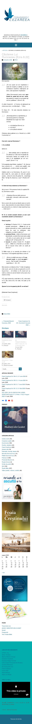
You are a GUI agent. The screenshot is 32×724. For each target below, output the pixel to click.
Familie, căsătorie (7, 445)
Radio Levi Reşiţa (6, 674)
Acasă (3, 630)
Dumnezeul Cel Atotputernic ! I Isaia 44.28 (7, 360)
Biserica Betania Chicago (8, 657)
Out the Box (19, 719)
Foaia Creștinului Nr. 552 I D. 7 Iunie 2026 (13, 384)
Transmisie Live (6, 626)
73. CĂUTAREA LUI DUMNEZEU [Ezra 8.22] (7, 340)
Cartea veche (5, 439)
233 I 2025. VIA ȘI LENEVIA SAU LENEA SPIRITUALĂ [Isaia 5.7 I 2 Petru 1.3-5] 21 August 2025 (15, 394)
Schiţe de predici (6, 464)
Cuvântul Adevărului (7, 665)
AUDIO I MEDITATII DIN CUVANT (11, 628)
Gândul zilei (5, 449)
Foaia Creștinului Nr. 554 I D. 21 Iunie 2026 (14, 376)
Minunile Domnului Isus (8, 453)
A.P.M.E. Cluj (5, 653)
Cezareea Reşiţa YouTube (9, 661)
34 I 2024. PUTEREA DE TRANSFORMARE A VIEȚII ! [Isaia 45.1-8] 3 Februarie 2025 (21, 342)
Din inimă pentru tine (7, 666)
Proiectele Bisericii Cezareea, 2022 (8, 322)
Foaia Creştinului (6, 447)
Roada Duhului (6, 462)
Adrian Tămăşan (6, 655)
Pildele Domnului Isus (8, 455)
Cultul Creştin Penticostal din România (12, 663)
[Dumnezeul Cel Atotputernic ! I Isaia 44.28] (7, 354)
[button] (16, 45)
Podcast (4, 458)
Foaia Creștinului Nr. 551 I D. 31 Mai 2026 (13, 388)
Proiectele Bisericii (7, 460)
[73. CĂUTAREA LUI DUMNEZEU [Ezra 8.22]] (7, 334)
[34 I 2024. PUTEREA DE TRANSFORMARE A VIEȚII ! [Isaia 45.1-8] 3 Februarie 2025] (21, 334)
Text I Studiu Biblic (7, 634)
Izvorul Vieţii (5, 670)
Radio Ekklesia (6, 672)
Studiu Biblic (6, 314)
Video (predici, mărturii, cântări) (10, 470)
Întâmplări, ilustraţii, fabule (9, 451)
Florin (16, 60)
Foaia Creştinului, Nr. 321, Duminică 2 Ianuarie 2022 (23, 323)
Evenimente (5, 443)
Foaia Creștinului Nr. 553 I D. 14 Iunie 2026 (14, 380)
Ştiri (3, 466)
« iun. (3, 572)
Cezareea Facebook (7, 659)
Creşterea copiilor (7, 441)
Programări (5, 632)
